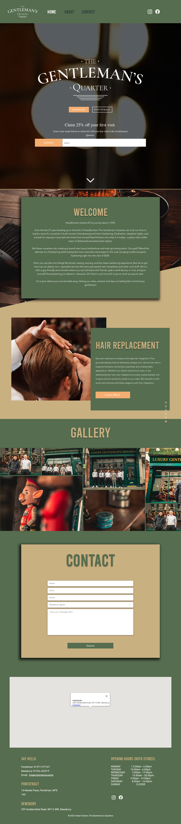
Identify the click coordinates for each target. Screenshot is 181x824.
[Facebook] (157, 12)
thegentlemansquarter (41, 775)
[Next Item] (176, 489)
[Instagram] (150, 12)
